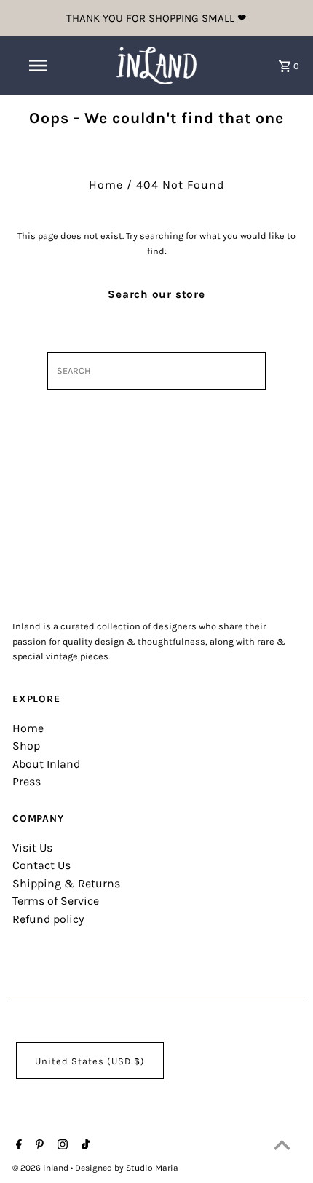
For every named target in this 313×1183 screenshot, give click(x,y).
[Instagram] (61, 1145)
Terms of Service (55, 901)
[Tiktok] (84, 1145)
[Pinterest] (38, 1145)
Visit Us (32, 847)
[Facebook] (17, 1145)
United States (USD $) (90, 1061)
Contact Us (41, 865)
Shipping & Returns (66, 883)
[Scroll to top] (282, 1144)
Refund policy (48, 919)
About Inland (46, 764)
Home (106, 185)
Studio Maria (152, 1168)
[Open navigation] (40, 65)
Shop (26, 745)
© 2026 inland (41, 1168)
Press (26, 781)
